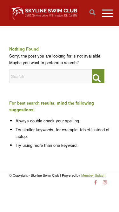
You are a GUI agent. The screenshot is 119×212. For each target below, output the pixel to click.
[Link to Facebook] (95, 182)
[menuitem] (89, 13)
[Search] (89, 13)
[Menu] (104, 13)
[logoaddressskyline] (49, 13)
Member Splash (93, 175)
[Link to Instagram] (105, 182)
